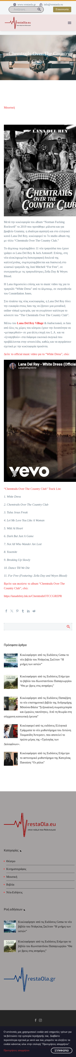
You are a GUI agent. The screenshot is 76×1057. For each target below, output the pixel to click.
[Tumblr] (22, 610)
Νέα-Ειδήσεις (14, 892)
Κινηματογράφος (16, 869)
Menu (69, 23)
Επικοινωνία (62, 9)
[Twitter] (11, 610)
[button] (39, 9)
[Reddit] (33, 610)
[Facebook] (6, 610)
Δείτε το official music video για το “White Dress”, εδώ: (36, 354)
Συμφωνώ (62, 1050)
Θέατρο (10, 861)
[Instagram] (40, 1020)
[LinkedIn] (28, 610)
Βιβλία (10, 884)
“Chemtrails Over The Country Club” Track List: (32, 488)
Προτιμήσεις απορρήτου (16, 1050)
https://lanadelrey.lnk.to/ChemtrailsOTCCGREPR (33, 596)
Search (68, 626)
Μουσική (9, 107)
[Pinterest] (17, 610)
